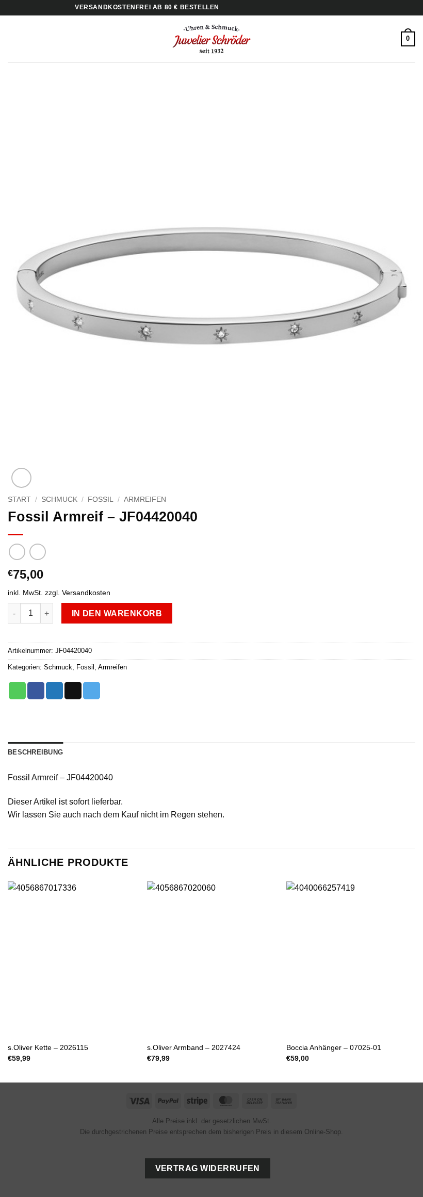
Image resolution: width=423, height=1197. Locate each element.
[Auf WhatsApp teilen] (17, 690)
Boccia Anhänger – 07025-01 (333, 1047)
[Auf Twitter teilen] (54, 690)
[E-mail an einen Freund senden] (73, 690)
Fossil (100, 499)
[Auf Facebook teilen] (35, 690)
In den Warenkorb (117, 613)
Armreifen (145, 499)
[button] (14, 39)
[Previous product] (37, 552)
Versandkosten (86, 592)
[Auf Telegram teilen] (91, 690)
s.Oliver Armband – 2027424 (193, 1047)
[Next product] (17, 552)
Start (19, 499)
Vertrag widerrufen (207, 1168)
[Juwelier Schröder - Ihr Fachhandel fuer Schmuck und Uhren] (211, 38)
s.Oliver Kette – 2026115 (48, 1047)
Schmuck (59, 499)
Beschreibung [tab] (35, 752)
